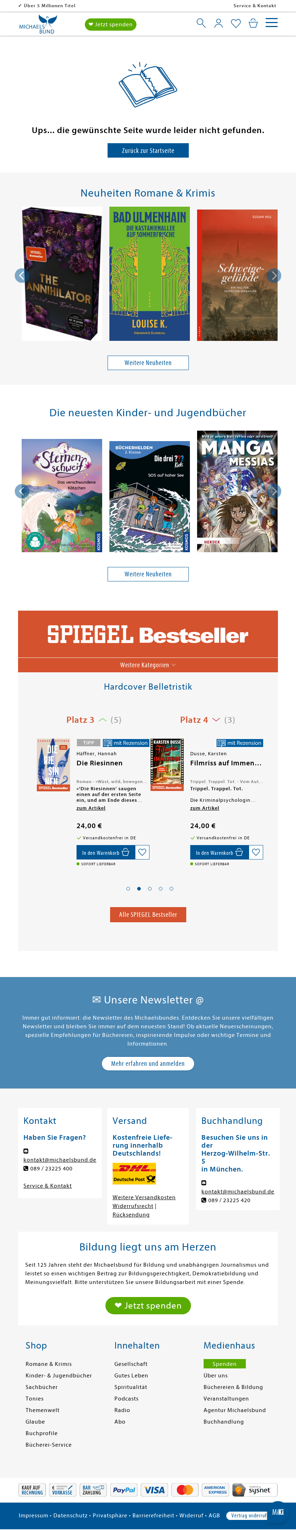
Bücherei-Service (49, 1445)
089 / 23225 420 (229, 1200)
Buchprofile (42, 1433)
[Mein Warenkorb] (253, 23)
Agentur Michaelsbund (235, 1410)
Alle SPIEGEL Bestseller (148, 914)
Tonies (35, 1398)
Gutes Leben (131, 1375)
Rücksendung (131, 1215)
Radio (122, 1410)
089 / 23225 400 (51, 1168)
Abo (120, 1422)
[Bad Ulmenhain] (149, 275)
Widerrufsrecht (133, 1206)
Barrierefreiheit (153, 1515)
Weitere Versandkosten (144, 1197)
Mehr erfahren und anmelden (148, 1063)
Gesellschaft (131, 1364)
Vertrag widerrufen (251, 1515)
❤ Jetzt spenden (110, 24)
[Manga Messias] (237, 493)
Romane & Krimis (49, 1364)
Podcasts (126, 1398)
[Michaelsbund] (38, 27)
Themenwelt (43, 1410)
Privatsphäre (110, 1515)
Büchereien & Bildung (233, 1387)
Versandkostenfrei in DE (52, 5)
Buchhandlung (224, 1422)
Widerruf (191, 1515)
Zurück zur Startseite (148, 150)
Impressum (33, 1515)
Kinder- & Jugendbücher (59, 1375)
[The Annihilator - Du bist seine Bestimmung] (62, 275)
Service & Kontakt (255, 5)
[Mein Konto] (218, 23)
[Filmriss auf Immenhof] (52, 765)
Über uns (216, 1375)
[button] (128, 889)
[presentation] (22, 275)
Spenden (225, 1364)
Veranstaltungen (226, 1398)
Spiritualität (130, 1387)
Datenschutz (70, 1515)
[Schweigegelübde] (237, 276)
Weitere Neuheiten (148, 363)
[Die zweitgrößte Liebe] (166, 766)
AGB (214, 1515)
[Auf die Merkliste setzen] (142, 852)
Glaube (35, 1422)
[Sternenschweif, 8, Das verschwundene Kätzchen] (62, 497)
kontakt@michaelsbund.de (59, 1160)
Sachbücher (42, 1387)
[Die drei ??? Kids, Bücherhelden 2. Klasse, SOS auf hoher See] (149, 498)
